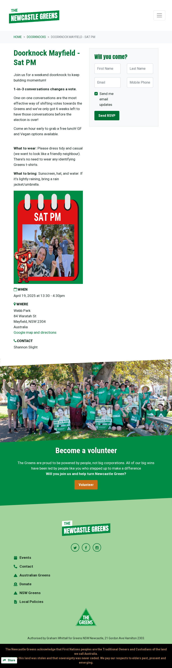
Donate (25, 584)
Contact (26, 566)
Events (25, 557)
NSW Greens (30, 593)
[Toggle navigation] (159, 15)
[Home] (34, 15)
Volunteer (86, 485)
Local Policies (31, 602)
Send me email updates (106, 99)
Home (18, 37)
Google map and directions (35, 332)
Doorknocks (36, 37)
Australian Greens (35, 575)
